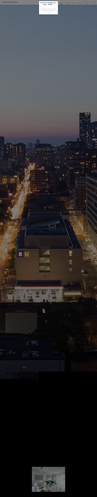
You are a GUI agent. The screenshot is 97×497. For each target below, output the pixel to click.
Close (48, 12)
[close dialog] (57, 2)
